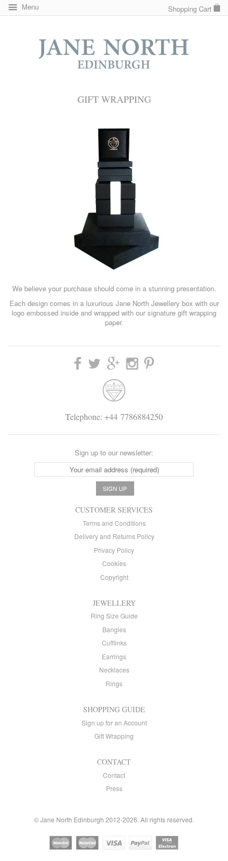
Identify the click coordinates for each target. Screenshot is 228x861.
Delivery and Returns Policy (114, 536)
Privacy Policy (114, 549)
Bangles (114, 629)
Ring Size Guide (114, 615)
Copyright (114, 576)
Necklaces (114, 669)
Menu (29, 7)
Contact (114, 774)
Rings (114, 683)
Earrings (114, 656)
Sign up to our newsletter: (114, 452)
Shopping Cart (191, 9)
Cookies (114, 563)
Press (114, 788)
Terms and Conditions (114, 522)
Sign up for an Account (114, 722)
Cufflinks (114, 642)
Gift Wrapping (114, 735)
